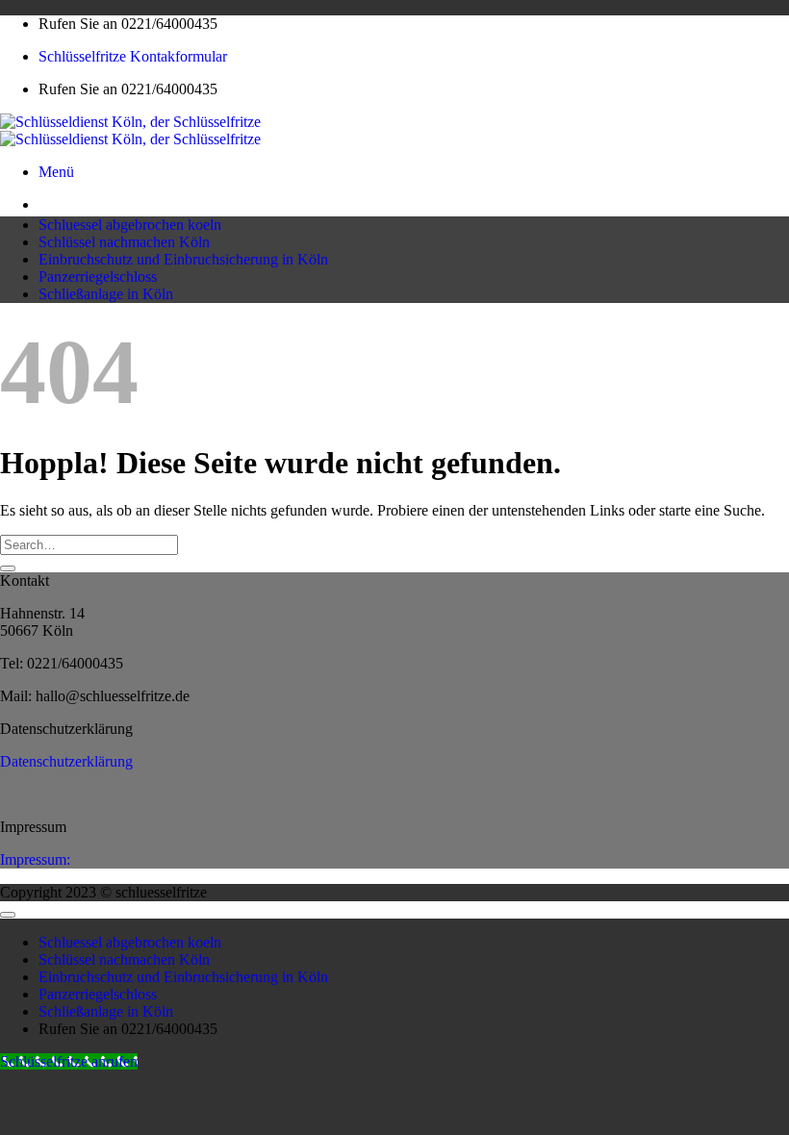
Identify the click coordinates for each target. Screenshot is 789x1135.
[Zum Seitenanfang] (7, 915)
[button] (56, 172)
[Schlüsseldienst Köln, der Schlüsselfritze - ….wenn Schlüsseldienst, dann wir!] (130, 130)
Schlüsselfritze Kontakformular (132, 56)
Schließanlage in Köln (105, 294)
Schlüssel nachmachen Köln (124, 242)
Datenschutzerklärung (66, 761)
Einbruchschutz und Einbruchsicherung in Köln (183, 259)
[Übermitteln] (7, 568)
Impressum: (35, 859)
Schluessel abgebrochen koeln (129, 224)
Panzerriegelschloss (97, 276)
